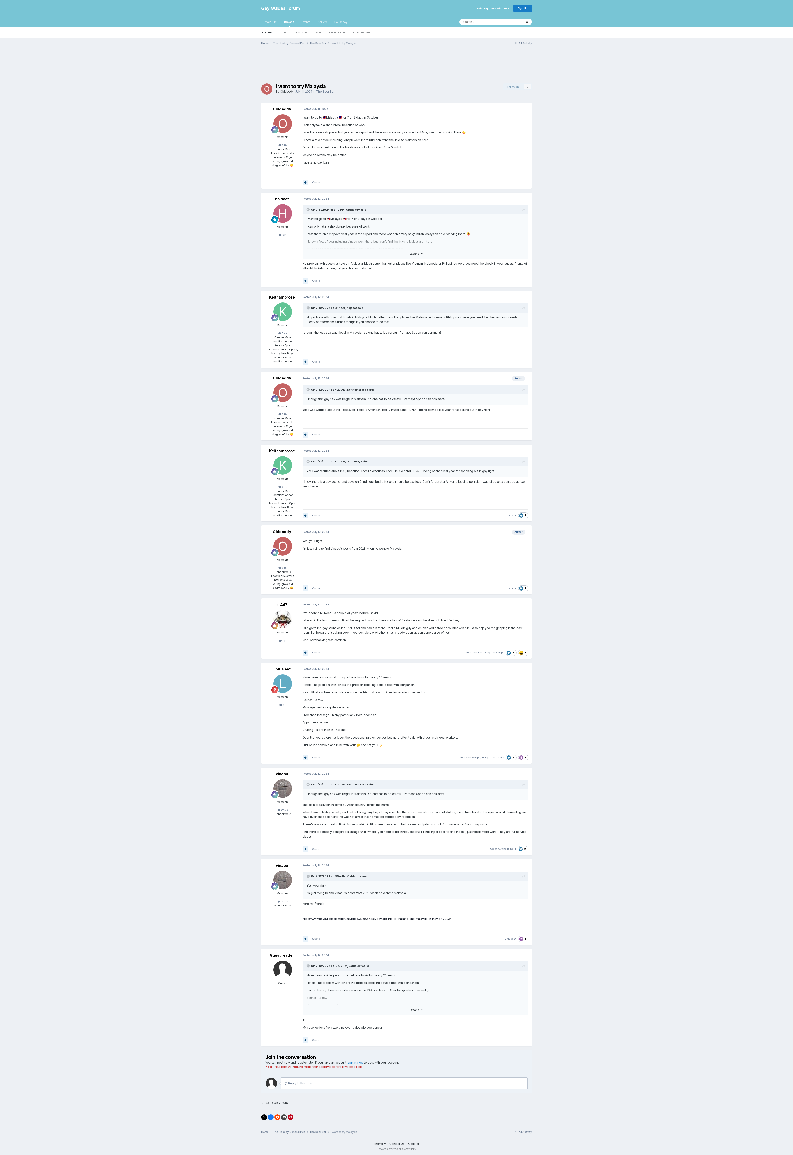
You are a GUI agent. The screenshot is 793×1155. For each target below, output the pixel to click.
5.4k (284, 333)
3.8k (284, 145)
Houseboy (340, 22)
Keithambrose (282, 297)
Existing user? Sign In (492, 8)
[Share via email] (284, 1117)
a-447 (281, 604)
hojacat (282, 199)
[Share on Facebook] (271, 1117)
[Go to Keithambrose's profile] (282, 311)
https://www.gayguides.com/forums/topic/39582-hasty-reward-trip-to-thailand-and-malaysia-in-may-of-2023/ (377, 918)
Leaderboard (361, 32)
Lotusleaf (282, 669)
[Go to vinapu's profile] (282, 788)
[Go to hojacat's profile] (282, 213)
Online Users (337, 32)
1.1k (284, 640)
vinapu (513, 515)
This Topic (510, 21)
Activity (322, 22)
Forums (267, 32)
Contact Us (396, 1144)
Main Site (271, 22)
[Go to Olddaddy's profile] (266, 89)
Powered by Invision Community (396, 1148)
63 (284, 705)
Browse (289, 22)
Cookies (414, 1144)
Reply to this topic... (301, 1083)
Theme (378, 1144)
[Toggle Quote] (308, 209)
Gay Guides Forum (280, 8)
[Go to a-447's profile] (282, 619)
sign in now (355, 1062)
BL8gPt (486, 757)
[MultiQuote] (305, 182)
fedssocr (471, 652)
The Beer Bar (325, 91)
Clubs (283, 32)
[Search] (527, 22)
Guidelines (301, 32)
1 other (500, 757)
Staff (319, 32)
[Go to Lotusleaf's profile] (282, 683)
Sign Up (522, 8)
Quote (316, 182)
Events (306, 22)
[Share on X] (264, 1117)
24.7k (284, 809)
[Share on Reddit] (277, 1117)
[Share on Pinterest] (290, 1117)
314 (284, 234)
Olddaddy (286, 91)
